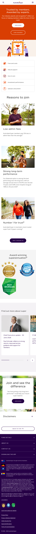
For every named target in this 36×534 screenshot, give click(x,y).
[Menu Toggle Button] (33, 2)
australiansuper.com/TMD (7, 487)
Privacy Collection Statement (8, 518)
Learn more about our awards (8, 510)
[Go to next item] (32, 360)
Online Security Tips (6, 521)
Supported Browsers (6, 524)
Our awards (18, 32)
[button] (18, 416)
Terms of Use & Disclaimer (8, 527)
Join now (18, 25)
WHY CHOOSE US (18, 240)
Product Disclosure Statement (13, 483)
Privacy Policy (4, 515)
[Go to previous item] (28, 360)
